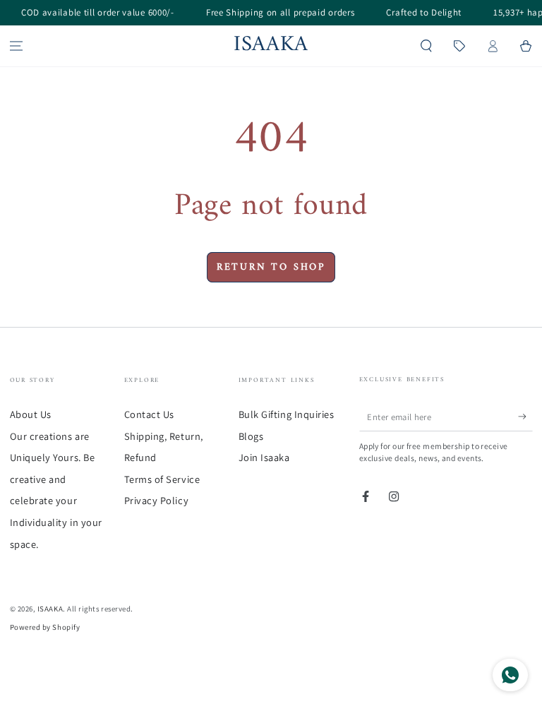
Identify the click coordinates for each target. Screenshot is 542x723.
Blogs (251, 436)
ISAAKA (50, 609)
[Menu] (16, 46)
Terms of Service (162, 479)
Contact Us (149, 414)
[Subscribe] (525, 416)
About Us (31, 414)
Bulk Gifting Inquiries (287, 414)
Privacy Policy (156, 500)
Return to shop (271, 267)
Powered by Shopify (45, 627)
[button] (426, 46)
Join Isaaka (264, 457)
